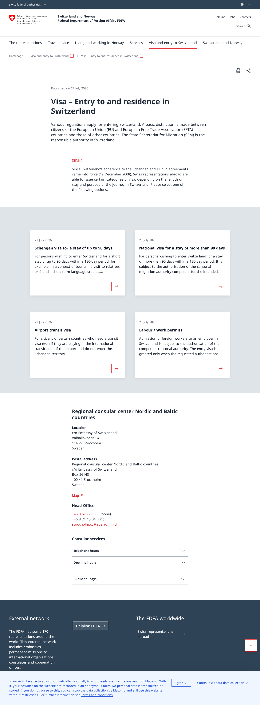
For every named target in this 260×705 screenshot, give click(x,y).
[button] (25, 43)
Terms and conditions (97, 695)
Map (75, 495)
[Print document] (238, 70)
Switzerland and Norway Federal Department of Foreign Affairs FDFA (91, 18)
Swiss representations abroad (155, 634)
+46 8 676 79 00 (84, 514)
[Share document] (248, 70)
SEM (75, 160)
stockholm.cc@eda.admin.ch (95, 524)
